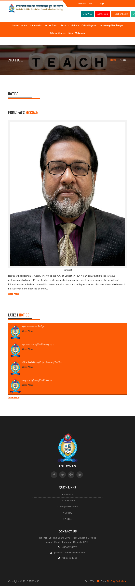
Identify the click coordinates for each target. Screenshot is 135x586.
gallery (68, 512)
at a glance (68, 500)
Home (16, 25)
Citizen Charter (58, 33)
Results (65, 25)
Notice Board (51, 25)
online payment (89, 25)
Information (36, 25)
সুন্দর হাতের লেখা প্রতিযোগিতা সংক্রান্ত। (38, 344)
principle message (68, 506)
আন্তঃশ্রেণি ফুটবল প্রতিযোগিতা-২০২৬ (37, 380)
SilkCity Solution (116, 581)
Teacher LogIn (120, 13)
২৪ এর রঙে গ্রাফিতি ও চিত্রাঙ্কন (111, 25)
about (24, 25)
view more (13, 397)
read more (13, 293)
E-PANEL (87, 13)
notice (68, 518)
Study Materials (76, 33)
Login (102, 3)
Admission (102, 13)
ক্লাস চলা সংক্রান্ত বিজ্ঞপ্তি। (33, 326)
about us (68, 494)
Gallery (75, 25)
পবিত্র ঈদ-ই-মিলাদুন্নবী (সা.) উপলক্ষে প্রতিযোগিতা (42, 362)
